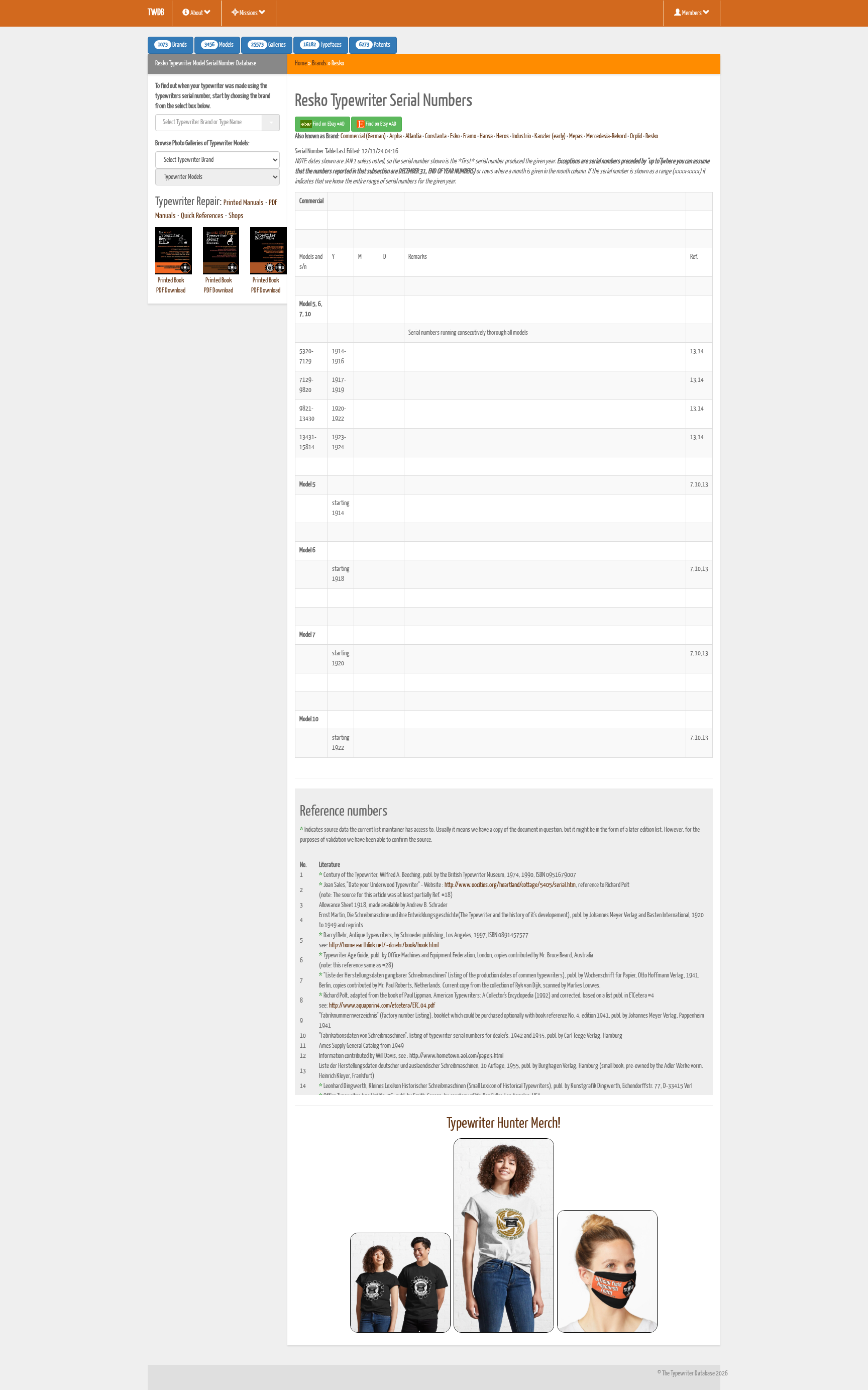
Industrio (521, 136)
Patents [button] (374, 45)
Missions (249, 13)
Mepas (576, 136)
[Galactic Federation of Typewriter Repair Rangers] (504, 1235)
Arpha (395, 136)
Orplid (636, 136)
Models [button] (219, 45)
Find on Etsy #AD (380, 124)
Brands (319, 63)
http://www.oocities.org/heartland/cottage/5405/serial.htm (510, 885)
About (196, 13)
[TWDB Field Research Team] (607, 1271)
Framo (469, 136)
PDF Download (170, 290)
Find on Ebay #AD (328, 124)
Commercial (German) (363, 136)
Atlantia (413, 136)
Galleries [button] (268, 45)
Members (692, 13)
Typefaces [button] (322, 45)
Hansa (486, 136)
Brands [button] (172, 45)
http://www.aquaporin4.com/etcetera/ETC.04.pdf (382, 1006)
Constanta (436, 136)
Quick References (202, 216)
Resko (651, 136)
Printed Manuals (244, 203)
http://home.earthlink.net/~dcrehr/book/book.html (384, 945)
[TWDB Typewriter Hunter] (400, 1283)
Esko (455, 136)
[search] (217, 159)
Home (301, 63)
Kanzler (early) (550, 136)
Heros (502, 136)
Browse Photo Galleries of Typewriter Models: (202, 143)
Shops (236, 216)
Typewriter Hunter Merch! (504, 1124)
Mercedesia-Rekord (606, 136)
